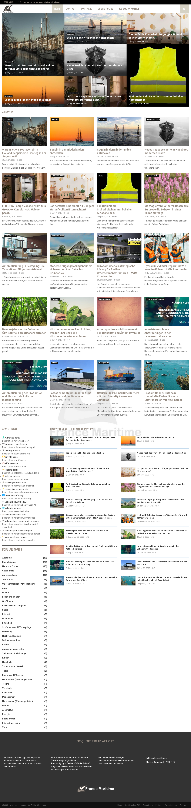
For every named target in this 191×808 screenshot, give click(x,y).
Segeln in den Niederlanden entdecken (27, 100)
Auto (131, 93)
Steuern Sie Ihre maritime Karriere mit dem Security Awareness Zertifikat (118, 396)
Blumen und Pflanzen (12, 675)
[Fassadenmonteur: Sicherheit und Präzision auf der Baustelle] (72, 375)
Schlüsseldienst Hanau (156, 758)
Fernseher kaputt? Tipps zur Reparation (22, 757)
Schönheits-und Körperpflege (16, 627)
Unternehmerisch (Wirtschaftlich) (18, 584)
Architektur (7, 710)
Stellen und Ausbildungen (14, 653)
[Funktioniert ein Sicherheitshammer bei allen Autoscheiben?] (119, 188)
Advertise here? (12, 438)
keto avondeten (12, 476)
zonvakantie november (16, 537)
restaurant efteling (14, 495)
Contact (71, 9)
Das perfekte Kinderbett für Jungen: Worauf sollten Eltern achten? (155, 36)
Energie (6, 714)
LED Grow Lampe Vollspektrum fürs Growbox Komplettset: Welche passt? (94, 98)
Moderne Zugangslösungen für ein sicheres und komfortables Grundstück (71, 269)
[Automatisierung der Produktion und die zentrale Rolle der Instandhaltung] (24, 375)
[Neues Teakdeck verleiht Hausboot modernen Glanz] (166, 131)
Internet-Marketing (11, 723)
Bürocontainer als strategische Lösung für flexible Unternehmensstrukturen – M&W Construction (90, 516)
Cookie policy (105, 9)
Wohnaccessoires (11, 640)
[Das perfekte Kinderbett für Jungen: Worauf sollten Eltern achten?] (72, 188)
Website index (171, 805)
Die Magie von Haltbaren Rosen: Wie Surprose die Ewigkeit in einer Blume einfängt (166, 209)
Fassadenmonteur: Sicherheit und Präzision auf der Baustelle (162, 563)
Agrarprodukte (9, 575)
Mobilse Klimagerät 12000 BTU (160, 762)
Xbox (4, 727)
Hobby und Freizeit (73, 62)
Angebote (8, 96)
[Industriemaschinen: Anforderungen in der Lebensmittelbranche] (166, 311)
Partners (86, 9)
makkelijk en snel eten (15, 482)
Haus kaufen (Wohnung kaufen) (110, 236)
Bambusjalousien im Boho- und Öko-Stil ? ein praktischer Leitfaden (87, 532)
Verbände (7, 688)
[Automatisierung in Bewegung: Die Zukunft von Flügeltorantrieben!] (24, 248)
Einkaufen (55, 299)
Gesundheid (8, 571)
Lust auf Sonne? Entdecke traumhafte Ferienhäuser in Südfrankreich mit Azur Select (163, 396)
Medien (6, 705)
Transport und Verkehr (13, 666)
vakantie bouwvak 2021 (16, 502)
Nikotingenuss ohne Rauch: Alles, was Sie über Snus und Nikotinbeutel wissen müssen (70, 333)
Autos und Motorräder (13, 649)
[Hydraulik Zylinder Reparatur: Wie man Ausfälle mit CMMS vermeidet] (166, 248)
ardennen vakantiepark (16, 444)
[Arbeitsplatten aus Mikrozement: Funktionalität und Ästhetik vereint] (119, 311)
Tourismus (7, 579)
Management (104, 363)
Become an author (129, 9)
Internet (6, 614)
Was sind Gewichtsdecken (110, 763)
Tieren (5, 671)
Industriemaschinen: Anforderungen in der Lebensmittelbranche (157, 333)
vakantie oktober (13, 508)
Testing (5, 684)
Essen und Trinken (11, 597)
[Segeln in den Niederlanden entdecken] (72, 131)
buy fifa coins (11, 457)
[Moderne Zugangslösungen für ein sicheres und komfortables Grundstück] (72, 248)
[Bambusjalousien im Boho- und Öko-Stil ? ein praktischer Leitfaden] (24, 311)
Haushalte (7, 662)
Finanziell (7, 623)
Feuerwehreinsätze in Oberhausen (20, 760)
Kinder (5, 658)
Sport (5, 610)
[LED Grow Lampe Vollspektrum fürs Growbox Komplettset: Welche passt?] (24, 188)
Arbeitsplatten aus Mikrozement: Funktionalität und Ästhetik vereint (91, 547)
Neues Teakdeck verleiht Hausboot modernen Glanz (94, 67)
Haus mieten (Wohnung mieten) (17, 701)
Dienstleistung (9, 562)
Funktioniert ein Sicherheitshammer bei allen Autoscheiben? (156, 98)
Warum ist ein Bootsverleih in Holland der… (41, 2)
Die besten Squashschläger (111, 757)
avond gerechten (13, 450)
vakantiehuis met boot (15, 514)
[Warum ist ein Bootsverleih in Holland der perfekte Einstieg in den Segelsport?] (24, 131)
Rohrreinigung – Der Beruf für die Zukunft (70, 763)
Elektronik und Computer (155, 236)
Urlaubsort (8, 119)
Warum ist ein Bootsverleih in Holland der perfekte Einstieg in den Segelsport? (29, 67)
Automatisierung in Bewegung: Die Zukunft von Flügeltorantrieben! (89, 501)
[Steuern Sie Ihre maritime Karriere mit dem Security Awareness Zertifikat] (119, 375)
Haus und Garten (73, 93)
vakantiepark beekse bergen (18, 530)
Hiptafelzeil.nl (11, 470)
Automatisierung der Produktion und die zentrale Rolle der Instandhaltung (22, 396)
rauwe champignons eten (17, 489)
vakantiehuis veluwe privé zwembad (22, 521)
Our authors (148, 805)
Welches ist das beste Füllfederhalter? (116, 760)
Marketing (7, 631)
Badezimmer (8, 719)
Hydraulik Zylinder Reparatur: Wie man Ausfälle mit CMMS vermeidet (162, 516)
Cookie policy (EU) (132, 805)
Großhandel (8, 601)
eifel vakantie (11, 463)
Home (57, 9)
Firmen (54, 363)
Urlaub (149, 363)
